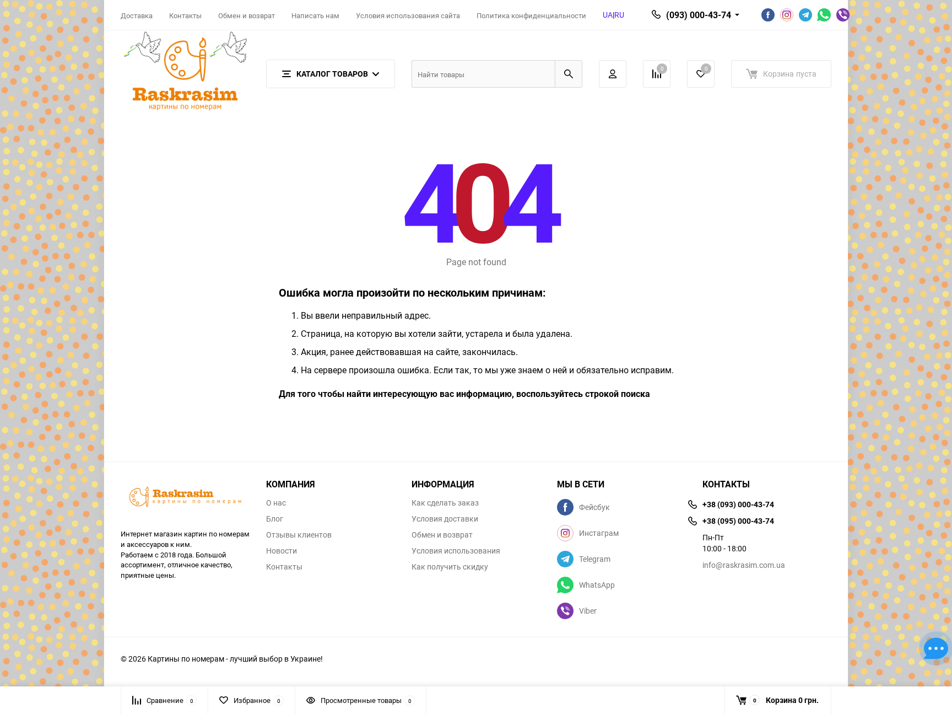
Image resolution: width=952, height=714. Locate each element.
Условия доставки (445, 519)
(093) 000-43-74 (698, 15)
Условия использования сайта (408, 15)
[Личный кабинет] (612, 74)
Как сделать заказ (445, 503)
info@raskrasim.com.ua (743, 565)
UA (608, 14)
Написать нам (315, 15)
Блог (274, 519)
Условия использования (456, 551)
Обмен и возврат (246, 15)
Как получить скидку (450, 567)
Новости (281, 551)
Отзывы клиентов (299, 535)
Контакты (185, 15)
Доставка (137, 15)
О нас (276, 503)
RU (619, 14)
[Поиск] (568, 74)
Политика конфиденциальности (531, 15)
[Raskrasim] (185, 498)
